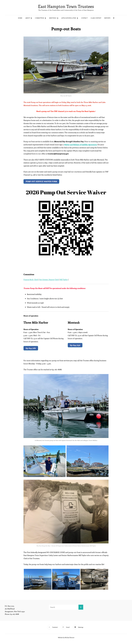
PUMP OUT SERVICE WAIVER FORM (41, 181)
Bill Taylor (64, 279)
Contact (84, 18)
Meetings (52, 18)
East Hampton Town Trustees (66, 6)
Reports (107, 18)
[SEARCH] (113, 18)
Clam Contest (96, 18)
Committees (39, 18)
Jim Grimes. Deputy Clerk (49, 279)
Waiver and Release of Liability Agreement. (80, 144)
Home (20, 18)
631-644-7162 (31, 348)
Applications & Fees (68, 18)
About (27, 18)
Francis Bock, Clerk (30, 279)
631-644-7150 (75, 345)
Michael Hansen (69, 637)
